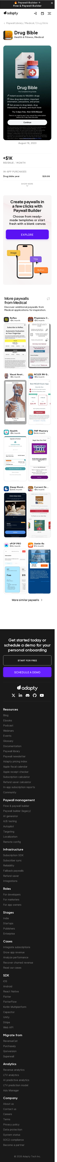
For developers (12, 894)
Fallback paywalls (13, 870)
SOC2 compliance (13, 1139)
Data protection (12, 1129)
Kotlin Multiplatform (14, 1006)
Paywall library (11, 751)
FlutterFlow (10, 1001)
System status (11, 1134)
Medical (29, 23)
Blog (5, 715)
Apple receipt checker (15, 771)
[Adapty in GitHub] (34, 695)
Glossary (8, 741)
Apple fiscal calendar (15, 766)
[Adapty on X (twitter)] (13, 695)
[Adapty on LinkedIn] (20, 695)
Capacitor (9, 1012)
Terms (6, 1119)
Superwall (8, 1056)
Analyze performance (15, 957)
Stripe (6, 1022)
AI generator (10, 816)
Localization (10, 836)
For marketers (11, 899)
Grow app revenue (14, 952)
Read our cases (12, 967)
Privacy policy (11, 1124)
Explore (27, 234)
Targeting (8, 831)
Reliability (8, 865)
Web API (8, 1027)
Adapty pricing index (15, 761)
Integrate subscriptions (16, 947)
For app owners (12, 904)
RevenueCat (10, 1041)
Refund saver (11, 875)
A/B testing (10, 821)
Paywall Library (14, 23)
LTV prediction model (15, 1085)
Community (9, 792)
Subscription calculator (16, 776)
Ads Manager (11, 1090)
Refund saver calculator (17, 782)
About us (8, 1103)
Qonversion (9, 1051)
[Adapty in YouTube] (41, 695)
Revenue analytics (14, 1069)
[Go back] (4, 23)
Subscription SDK (13, 855)
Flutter (7, 996)
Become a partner (13, 1145)
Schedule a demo (27, 672)
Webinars (8, 730)
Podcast (8, 725)
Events (7, 735)
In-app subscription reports (19, 787)
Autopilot (8, 826)
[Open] (49, 13)
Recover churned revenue (18, 962)
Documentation (12, 746)
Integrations (10, 880)
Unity (6, 1017)
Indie (6, 918)
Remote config (12, 841)
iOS (5, 981)
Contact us (9, 1109)
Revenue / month (14, 163)
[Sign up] (35, 13)
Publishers (9, 928)
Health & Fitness (23, 37)
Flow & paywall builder (16, 805)
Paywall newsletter (14, 756)
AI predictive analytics (16, 1080)
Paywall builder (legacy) (17, 811)
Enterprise (9, 933)
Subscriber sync (12, 860)
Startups (8, 923)
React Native (11, 991)
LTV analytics (11, 1075)
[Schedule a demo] (42, 13)
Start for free (27, 660)
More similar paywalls (25, 599)
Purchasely (9, 1046)
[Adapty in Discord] (27, 695)
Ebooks (7, 720)
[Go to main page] (11, 13)
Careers (7, 1114)
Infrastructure (13, 849)
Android (7, 986)
